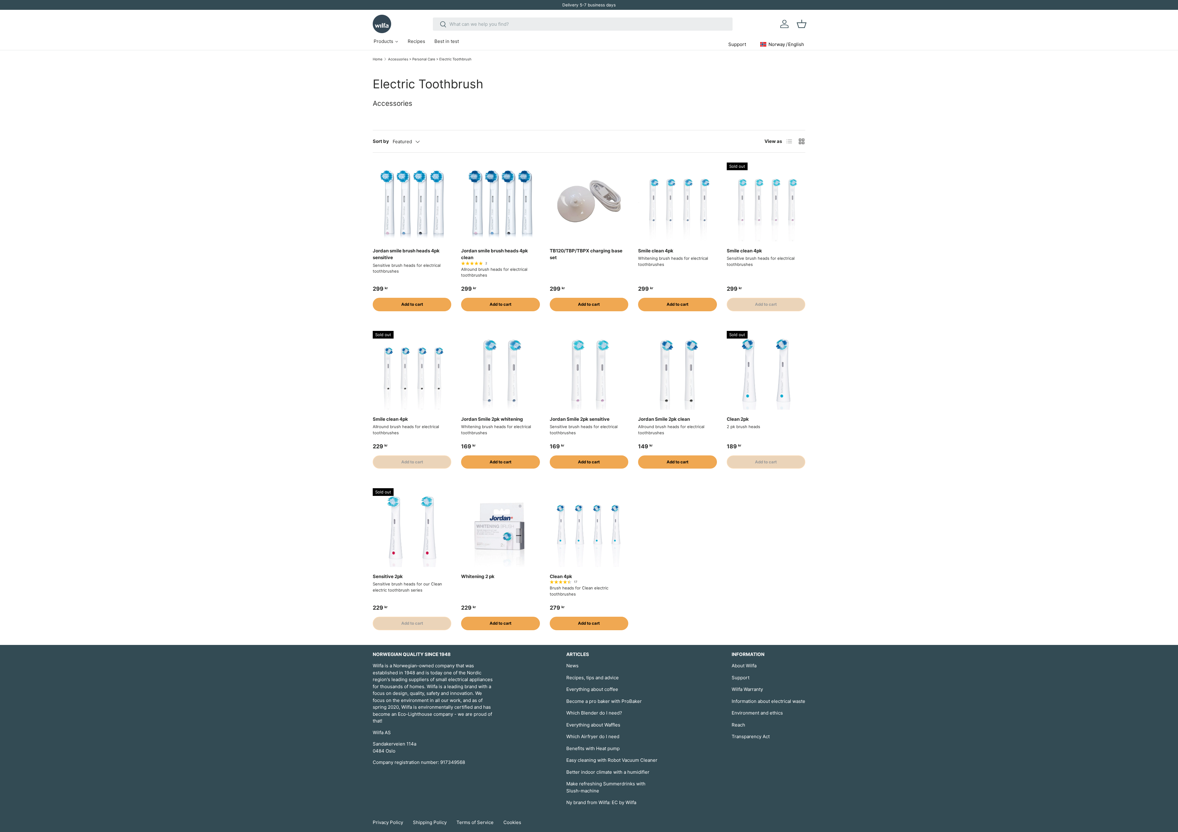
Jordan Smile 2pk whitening (492, 419)
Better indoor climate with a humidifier (607, 772)
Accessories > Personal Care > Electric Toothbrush (430, 59)
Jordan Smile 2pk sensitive (580, 419)
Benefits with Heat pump (593, 748)
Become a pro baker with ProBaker (604, 701)
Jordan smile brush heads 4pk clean (494, 254)
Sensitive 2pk (388, 576)
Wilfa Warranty (747, 689)
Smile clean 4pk (655, 251)
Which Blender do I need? (594, 713)
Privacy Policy (388, 822)
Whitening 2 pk (478, 576)
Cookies (512, 822)
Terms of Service (475, 822)
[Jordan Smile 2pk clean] (677, 370)
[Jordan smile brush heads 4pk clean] (500, 202)
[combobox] (583, 24)
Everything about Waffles (593, 725)
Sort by (381, 141)
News (572, 666)
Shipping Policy (430, 822)
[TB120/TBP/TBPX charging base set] (589, 202)
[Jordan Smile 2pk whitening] (500, 370)
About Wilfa (744, 666)
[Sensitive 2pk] (412, 527)
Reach (738, 725)
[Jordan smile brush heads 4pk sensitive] (412, 202)
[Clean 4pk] (589, 527)
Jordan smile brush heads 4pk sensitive (406, 254)
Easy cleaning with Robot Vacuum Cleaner (611, 760)
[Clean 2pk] (766, 370)
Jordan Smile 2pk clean (664, 419)
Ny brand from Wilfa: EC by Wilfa (601, 802)
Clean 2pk (738, 419)
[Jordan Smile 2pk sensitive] (589, 370)
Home (378, 59)
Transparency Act (751, 736)
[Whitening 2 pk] (500, 527)
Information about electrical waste (768, 701)
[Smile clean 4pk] (677, 202)
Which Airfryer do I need (592, 736)
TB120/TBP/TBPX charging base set (586, 254)
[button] (801, 24)
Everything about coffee (592, 689)
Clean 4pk (561, 576)
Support (740, 678)
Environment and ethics (757, 713)
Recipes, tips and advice (592, 678)
